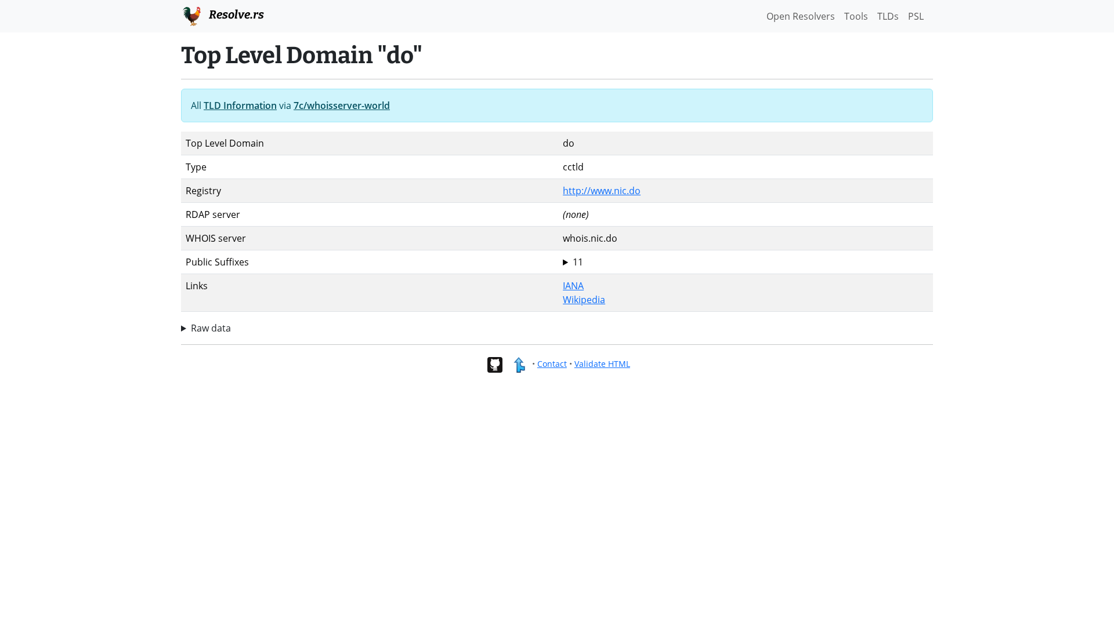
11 (578, 262)
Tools (856, 16)
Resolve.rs (235, 14)
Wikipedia (584, 299)
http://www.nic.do (602, 190)
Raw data (211, 328)
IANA (573, 285)
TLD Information (240, 105)
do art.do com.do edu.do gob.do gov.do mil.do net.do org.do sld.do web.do (579, 262)
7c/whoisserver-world (342, 105)
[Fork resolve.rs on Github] (494, 363)
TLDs (888, 16)
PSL (916, 16)
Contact (552, 363)
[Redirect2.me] (519, 363)
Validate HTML (602, 363)
